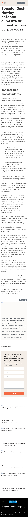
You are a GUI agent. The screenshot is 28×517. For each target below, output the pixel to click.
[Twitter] (16, 502)
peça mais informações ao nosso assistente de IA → (13, 337)
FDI (4, 3)
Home (2, 512)
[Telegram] (10, 502)
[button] (20, 300)
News (6, 512)
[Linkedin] (13, 502)
